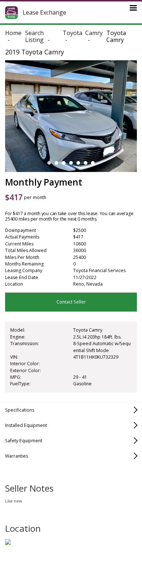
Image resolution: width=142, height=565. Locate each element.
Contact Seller (71, 302)
